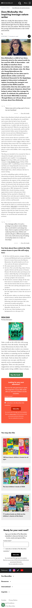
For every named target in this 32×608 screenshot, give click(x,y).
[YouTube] (22, 570)
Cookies (3, 600)
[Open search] (19, 3)
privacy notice (13, 414)
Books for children (6, 7)
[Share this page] (29, 36)
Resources (5, 581)
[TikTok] (18, 570)
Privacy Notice (13, 600)
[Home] (7, 3)
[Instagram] (14, 570)
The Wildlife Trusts (14, 162)
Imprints (4, 592)
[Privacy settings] (3, 605)
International (6, 587)
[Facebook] (10, 570)
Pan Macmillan (6, 576)
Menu (25, 3)
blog (18, 142)
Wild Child (5, 317)
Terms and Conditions (7, 603)
